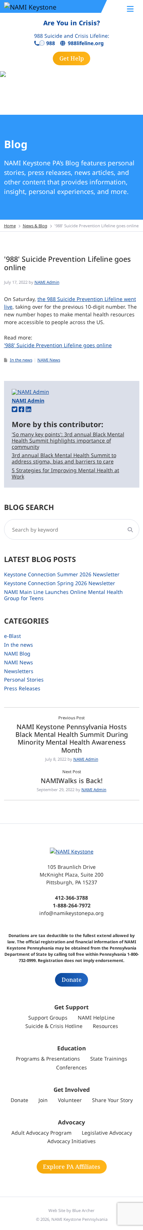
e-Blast (12, 635)
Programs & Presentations (48, 1058)
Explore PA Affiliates (71, 1167)
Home (10, 225)
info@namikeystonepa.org (71, 913)
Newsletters (18, 671)
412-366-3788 (71, 897)
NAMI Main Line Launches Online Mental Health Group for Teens (63, 595)
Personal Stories (24, 679)
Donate (72, 980)
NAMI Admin (46, 282)
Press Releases (22, 688)
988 (50, 43)
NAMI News (48, 360)
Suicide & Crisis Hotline (53, 1025)
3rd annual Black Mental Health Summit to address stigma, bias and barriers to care (64, 458)
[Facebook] (21, 408)
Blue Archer (83, 1210)
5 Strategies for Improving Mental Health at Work (65, 473)
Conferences (71, 1067)
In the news (21, 360)
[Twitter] (14, 408)
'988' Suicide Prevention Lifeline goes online (58, 345)
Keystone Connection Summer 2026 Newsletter (62, 574)
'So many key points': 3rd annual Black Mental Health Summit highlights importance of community (68, 440)
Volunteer (70, 1100)
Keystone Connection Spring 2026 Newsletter (59, 583)
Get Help (71, 58)
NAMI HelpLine (96, 1017)
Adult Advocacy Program (41, 1132)
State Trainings (108, 1058)
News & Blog (35, 225)
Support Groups (47, 1017)
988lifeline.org (86, 43)
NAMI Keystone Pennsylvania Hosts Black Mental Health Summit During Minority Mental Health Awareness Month (71, 738)
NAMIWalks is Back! (72, 780)
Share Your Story (112, 1100)
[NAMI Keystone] (48, 6)
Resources (105, 1025)
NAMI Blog (17, 653)
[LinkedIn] (28, 408)
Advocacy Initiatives (71, 1141)
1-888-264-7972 (72, 905)
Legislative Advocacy (107, 1132)
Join (43, 1100)
